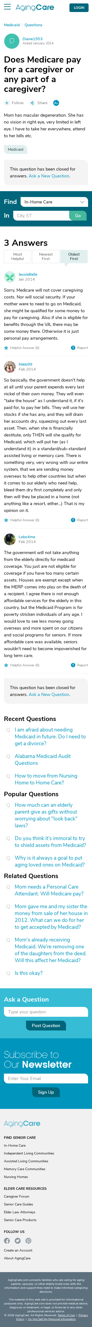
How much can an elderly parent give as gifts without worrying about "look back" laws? (46, 815)
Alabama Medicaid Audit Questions (43, 760)
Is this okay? (28, 973)
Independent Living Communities (29, 1153)
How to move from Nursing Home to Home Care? (46, 779)
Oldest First (74, 256)
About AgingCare (17, 1258)
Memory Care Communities (24, 1169)
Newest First (46, 256)
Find (10, 202)
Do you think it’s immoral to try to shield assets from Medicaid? (50, 842)
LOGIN (79, 7)
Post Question (46, 1026)
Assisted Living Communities (26, 1161)
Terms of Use (66, 1315)
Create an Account (18, 1250)
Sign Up (46, 1092)
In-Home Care (15, 1145)
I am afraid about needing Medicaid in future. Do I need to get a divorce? (50, 736)
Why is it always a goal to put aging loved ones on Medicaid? (50, 861)
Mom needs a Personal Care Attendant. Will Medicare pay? (49, 890)
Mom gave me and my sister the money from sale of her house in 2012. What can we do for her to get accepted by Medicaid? (51, 916)
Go (78, 216)
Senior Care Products (20, 1220)
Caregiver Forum (16, 1196)
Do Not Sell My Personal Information (52, 1319)
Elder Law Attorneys (19, 1212)
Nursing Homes (16, 1177)
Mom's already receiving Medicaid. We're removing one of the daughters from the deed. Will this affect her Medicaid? (51, 950)
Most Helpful (17, 256)
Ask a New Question (49, 176)
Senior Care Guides (18, 1204)
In (6, 215)
